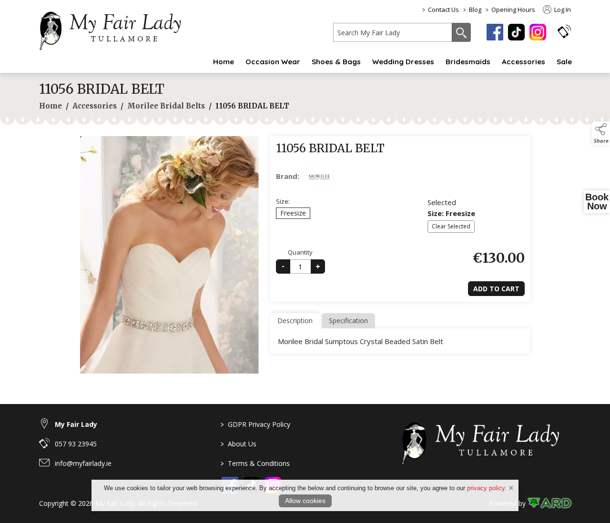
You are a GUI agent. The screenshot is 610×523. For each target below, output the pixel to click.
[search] (392, 32)
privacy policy (486, 488)
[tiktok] (516, 32)
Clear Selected (451, 226)
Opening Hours (513, 9)
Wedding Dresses (403, 61)
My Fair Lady (76, 424)
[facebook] (495, 32)
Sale (564, 61)
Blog (475, 9)
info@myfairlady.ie (83, 463)
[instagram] (537, 32)
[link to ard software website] (549, 503)
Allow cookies (305, 500)
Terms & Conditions (255, 463)
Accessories (523, 61)
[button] (564, 31)
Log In (562, 9)
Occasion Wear (272, 61)
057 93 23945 (76, 443)
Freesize (293, 212)
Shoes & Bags (336, 61)
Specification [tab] (348, 320)
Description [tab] (295, 320)
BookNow (597, 202)
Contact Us (443, 9)
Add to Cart (496, 288)
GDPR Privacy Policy (255, 424)
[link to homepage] (115, 29)
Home (223, 61)
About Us (238, 443)
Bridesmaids (468, 61)
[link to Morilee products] (319, 177)
